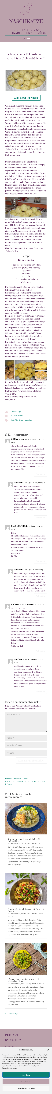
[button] (48, 1050)
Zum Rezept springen (26, 97)
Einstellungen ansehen (26, 1088)
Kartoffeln (14, 420)
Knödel (21, 420)
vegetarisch (28, 420)
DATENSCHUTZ (13, 1040)
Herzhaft (14, 412)
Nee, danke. (26, 1081)
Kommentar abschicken (31, 760)
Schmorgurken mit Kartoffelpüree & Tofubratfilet (24, 840)
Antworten (40, 474)
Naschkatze (19, 482)
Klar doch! (26, 1075)
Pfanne (10, 916)
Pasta (41, 913)
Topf (19, 412)
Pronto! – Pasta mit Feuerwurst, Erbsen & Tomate (26, 910)
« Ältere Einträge (11, 1013)
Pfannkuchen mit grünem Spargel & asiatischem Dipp (24, 980)
